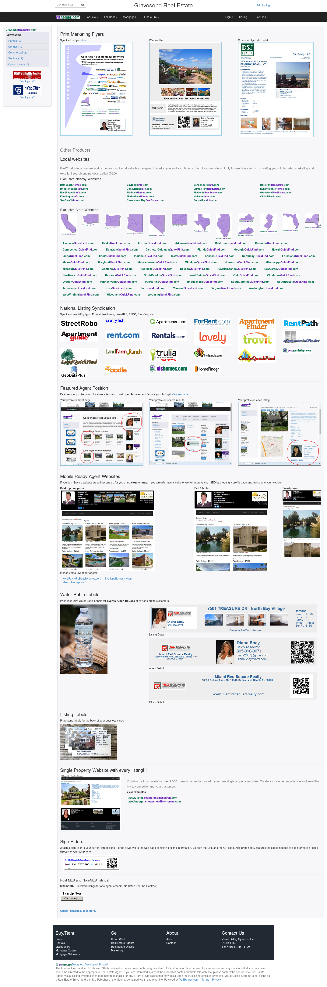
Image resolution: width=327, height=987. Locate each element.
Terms (205, 979)
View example (180, 394)
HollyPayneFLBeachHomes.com (81, 578)
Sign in (229, 17)
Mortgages (130, 17)
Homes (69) (15, 41)
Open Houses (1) (18, 64)
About (169, 939)
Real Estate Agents (122, 943)
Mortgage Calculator (68, 954)
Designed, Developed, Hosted (90, 964)
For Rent (109, 17)
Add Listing (263, 5)
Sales (59, 939)
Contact (171, 943)
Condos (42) (15, 46)
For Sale (91, 17)
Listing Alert (63, 946)
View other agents (73, 582)
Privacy (216, 979)
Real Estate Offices (122, 946)
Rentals (60, 943)
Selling (243, 17)
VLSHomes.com (189, 979)
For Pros (261, 17)
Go (82, 4)
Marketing (117, 950)
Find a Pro (150, 17)
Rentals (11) (15, 58)
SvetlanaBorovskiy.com (118, 578)
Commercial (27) (17, 52)
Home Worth (118, 939)
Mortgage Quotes (66, 950)
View (83, 40)
